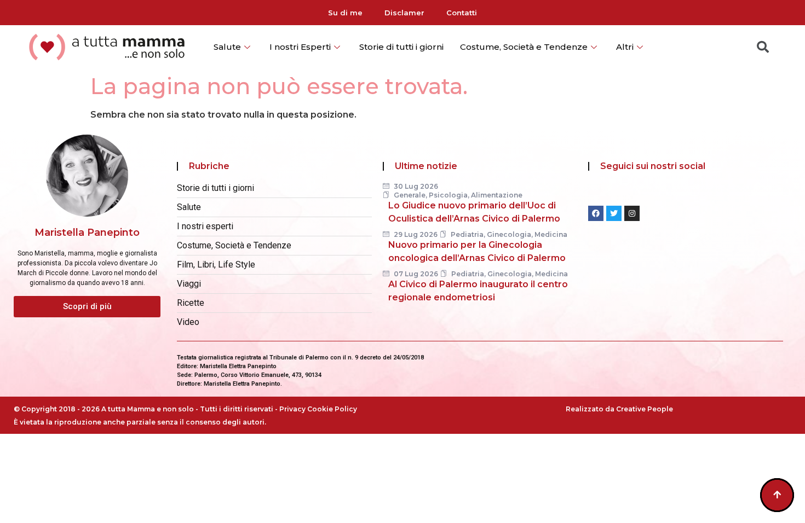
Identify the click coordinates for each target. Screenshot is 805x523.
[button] (87, 306)
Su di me (345, 12)
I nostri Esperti (300, 47)
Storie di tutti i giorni (401, 47)
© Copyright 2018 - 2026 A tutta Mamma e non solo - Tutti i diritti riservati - (146, 409)
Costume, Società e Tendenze (524, 47)
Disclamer (404, 12)
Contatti (461, 12)
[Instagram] (632, 213)
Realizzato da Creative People (619, 409)
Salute (227, 47)
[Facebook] (595, 213)
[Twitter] (614, 213)
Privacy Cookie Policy (318, 409)
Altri (625, 47)
